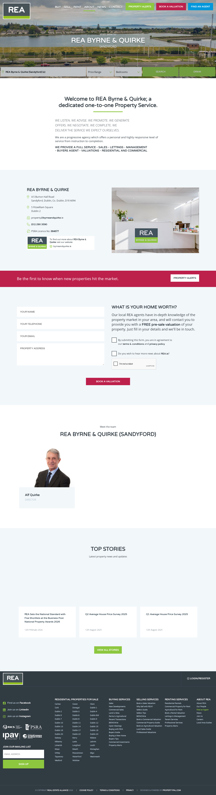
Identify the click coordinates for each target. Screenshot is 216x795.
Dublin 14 (76, 726)
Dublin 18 (94, 730)
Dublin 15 (94, 726)
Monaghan (94, 749)
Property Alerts (140, 6)
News (101, 7)
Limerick (58, 745)
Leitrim (93, 742)
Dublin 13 (59, 726)
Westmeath (95, 757)
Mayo (57, 749)
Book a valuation (171, 6)
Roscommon (77, 753)
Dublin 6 (75, 715)
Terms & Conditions (110, 790)
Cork (57, 708)
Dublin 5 (58, 715)
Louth (92, 745)
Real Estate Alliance (57, 790)
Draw (197, 71)
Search (160, 71)
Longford (76, 745)
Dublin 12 (94, 723)
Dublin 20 (59, 734)
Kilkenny (58, 742)
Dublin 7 (58, 719)
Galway (58, 738)
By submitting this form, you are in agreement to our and (145, 341)
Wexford (58, 760)
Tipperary (59, 757)
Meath (75, 749)
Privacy (130, 790)
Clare (92, 704)
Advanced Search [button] (203, 70)
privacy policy (157, 344)
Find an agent (200, 6)
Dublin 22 (76, 734)
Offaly (57, 753)
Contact (116, 7)
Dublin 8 (75, 719)
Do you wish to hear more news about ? (143, 353)
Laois (74, 742)
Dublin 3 (75, 712)
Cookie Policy (86, 790)
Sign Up (24, 764)
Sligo (92, 753)
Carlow (58, 704)
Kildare (93, 738)
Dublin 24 (94, 734)
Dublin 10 (59, 723)
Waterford (76, 757)
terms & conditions (133, 344)
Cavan (75, 704)
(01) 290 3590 (39, 224)
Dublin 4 (93, 712)
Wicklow (75, 760)
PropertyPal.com (172, 790)
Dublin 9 (93, 719)
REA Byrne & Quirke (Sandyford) (25, 72)
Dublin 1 (93, 708)
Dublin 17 (76, 730)
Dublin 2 (58, 712)
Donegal (75, 708)
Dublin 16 (59, 730)
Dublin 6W (94, 715)
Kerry (74, 738)
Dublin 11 (76, 723)
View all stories (108, 649)
